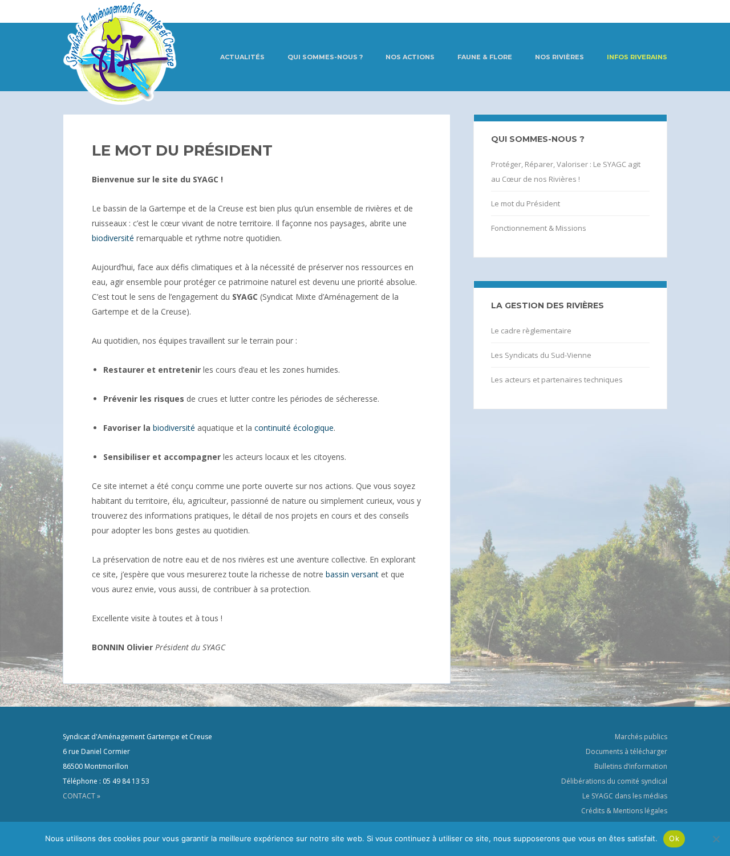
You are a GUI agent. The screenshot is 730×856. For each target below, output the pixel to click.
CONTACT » (81, 796)
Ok (674, 838)
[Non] (715, 839)
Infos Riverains (637, 57)
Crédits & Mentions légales (624, 811)
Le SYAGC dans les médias (624, 796)
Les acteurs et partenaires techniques (557, 379)
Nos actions (410, 57)
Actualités (242, 57)
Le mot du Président (525, 203)
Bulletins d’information (630, 766)
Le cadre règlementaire (531, 330)
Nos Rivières (559, 57)
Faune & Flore (484, 57)
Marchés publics (641, 736)
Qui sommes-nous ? (325, 57)
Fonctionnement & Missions (538, 228)
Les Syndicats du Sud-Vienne (541, 355)
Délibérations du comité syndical (614, 781)
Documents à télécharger (626, 751)
